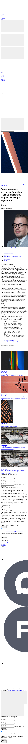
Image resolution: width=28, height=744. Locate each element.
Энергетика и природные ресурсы (12, 256)
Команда (3, 16)
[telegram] (15, 104)
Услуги (2, 15)
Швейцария (7, 259)
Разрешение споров (9, 253)
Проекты (6, 261)
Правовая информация (6, 542)
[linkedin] (15, 93)
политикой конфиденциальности (14, 531)
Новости (3, 18)
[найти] (12, 26)
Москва (5, 260)
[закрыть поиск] (12, 40)
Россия (5, 257)
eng (2, 19)
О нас (2, 12)
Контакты (3, 545)
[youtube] (15, 116)
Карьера (3, 544)
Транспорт (6, 255)
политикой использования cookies (17, 690)
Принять (14, 691)
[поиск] (12, 53)
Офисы (2, 14)
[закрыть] (12, 710)
